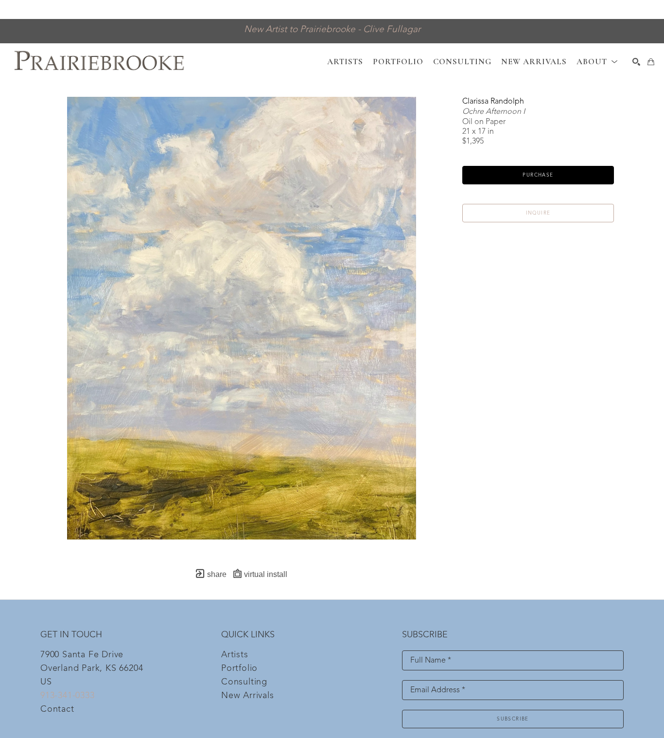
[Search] (636, 62)
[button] (597, 61)
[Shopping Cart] (650, 62)
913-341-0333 (67, 695)
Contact (57, 709)
